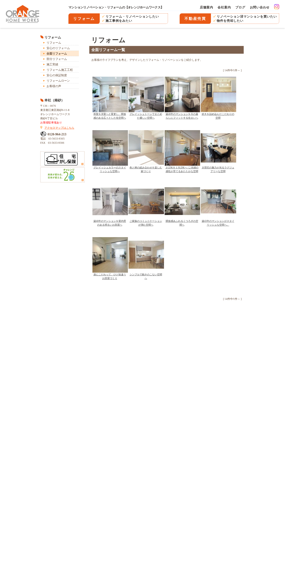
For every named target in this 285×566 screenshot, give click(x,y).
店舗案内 (206, 7)
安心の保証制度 (57, 75)
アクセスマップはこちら (59, 127)
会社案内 (224, 7)
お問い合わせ (260, 7)
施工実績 (52, 64)
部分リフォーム (57, 59)
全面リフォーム (57, 53)
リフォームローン (58, 80)
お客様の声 (54, 86)
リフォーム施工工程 (60, 69)
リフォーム (54, 42)
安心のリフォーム (58, 48)
